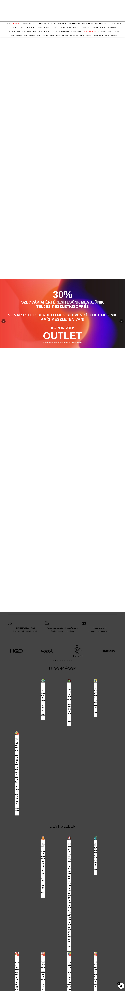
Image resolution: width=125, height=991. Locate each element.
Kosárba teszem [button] (43, 696)
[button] (3, 321)
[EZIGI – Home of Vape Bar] (62, 10)
